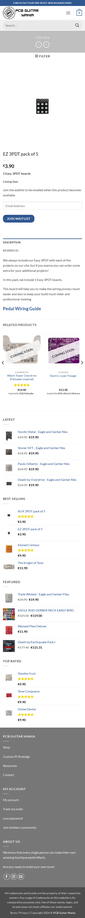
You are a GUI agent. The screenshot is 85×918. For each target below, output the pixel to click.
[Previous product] (46, 44)
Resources (10, 766)
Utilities (42, 38)
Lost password (13, 818)
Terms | (14, 912)
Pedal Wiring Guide (22, 308)
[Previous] (3, 370)
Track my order (13, 809)
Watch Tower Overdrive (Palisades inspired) (21, 377)
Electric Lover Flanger (63, 375)
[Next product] (39, 44)
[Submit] (77, 25)
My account (11, 800)
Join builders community (19, 827)
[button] (68, 13)
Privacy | (24, 912)
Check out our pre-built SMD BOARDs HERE (42, 2)
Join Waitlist (19, 218)
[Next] (81, 370)
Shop (6, 747)
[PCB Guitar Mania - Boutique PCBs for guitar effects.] (21, 13)
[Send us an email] (21, 876)
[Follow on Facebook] (6, 876)
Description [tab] (12, 242)
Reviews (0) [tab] (11, 250)
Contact (8, 775)
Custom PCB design (16, 756)
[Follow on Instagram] (13, 876)
